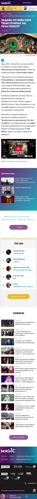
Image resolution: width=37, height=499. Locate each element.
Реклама (11, 456)
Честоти (4, 456)
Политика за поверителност (26, 456)
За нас (12, 459)
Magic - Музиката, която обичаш (14, 161)
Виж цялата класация (18, 296)
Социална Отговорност (23, 459)
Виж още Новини (18, 437)
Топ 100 (18, 243)
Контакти (4, 459)
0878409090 (32, 483)
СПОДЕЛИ (19, 227)
